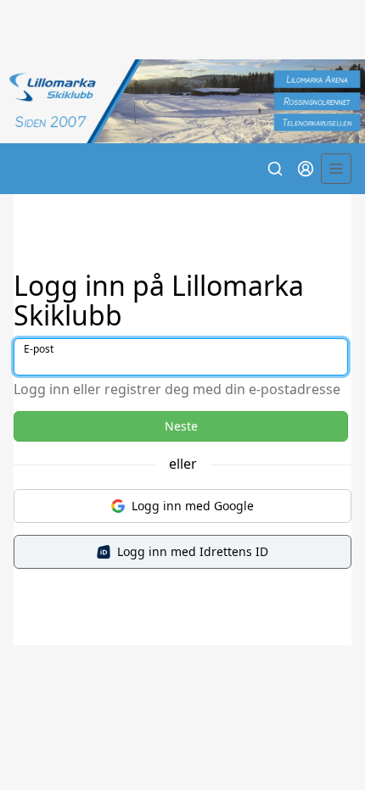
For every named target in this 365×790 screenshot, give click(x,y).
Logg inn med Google (193, 506)
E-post (38, 349)
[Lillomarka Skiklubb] (182, 101)
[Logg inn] (305, 168)
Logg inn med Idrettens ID (192, 551)
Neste (181, 426)
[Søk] (275, 168)
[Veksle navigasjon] (336, 168)
